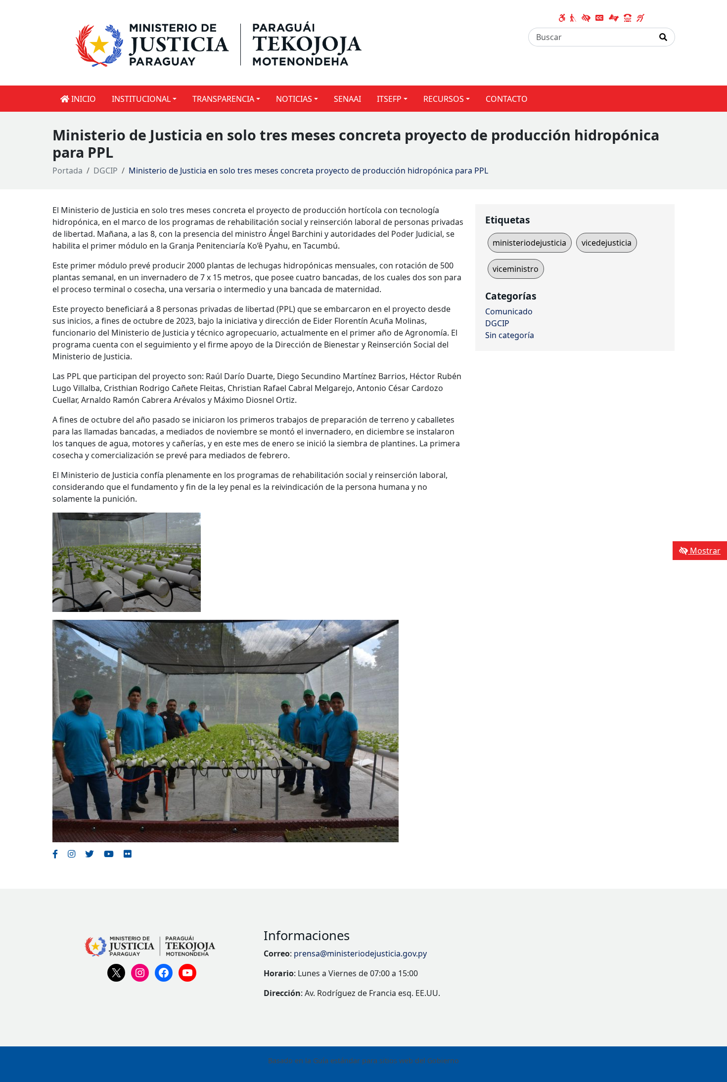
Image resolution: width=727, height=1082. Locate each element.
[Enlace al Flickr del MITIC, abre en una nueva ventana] (127, 854)
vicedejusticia (607, 242)
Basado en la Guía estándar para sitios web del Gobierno (363, 1060)
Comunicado (509, 311)
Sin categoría (509, 335)
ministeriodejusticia (529, 242)
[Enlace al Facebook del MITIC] (55, 854)
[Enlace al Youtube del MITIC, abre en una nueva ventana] (109, 854)
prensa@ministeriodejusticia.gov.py (360, 953)
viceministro (516, 268)
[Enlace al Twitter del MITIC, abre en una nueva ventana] (89, 854)
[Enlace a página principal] (238, 42)
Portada (67, 170)
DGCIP (105, 170)
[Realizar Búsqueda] (663, 37)
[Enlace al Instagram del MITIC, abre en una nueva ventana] (71, 854)
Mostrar (704, 550)
